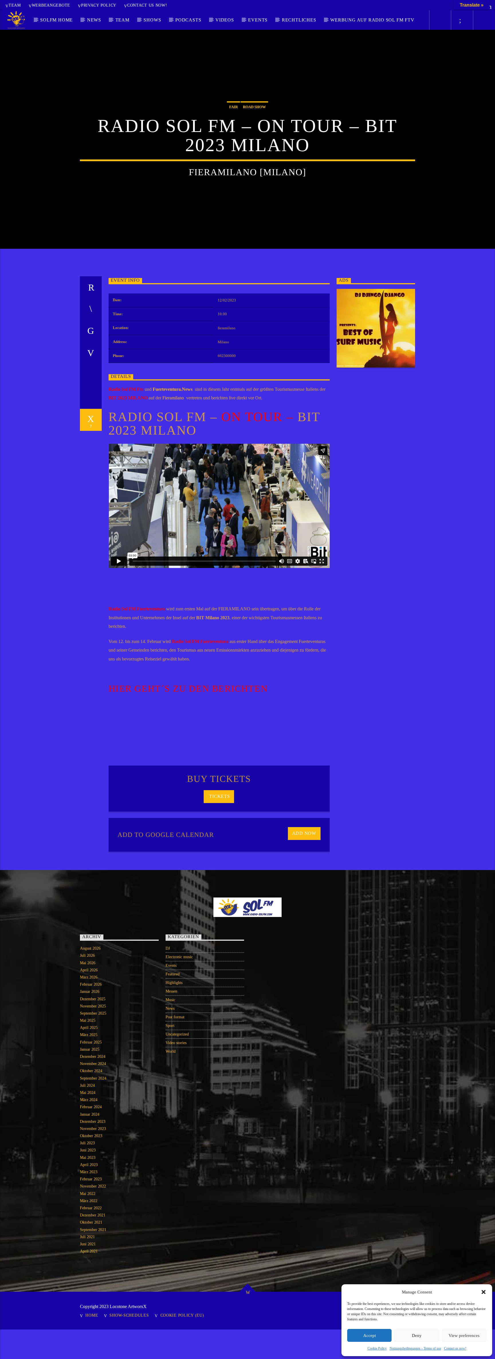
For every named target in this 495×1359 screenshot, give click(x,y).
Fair (233, 107)
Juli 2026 (87, 955)
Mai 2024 (87, 1092)
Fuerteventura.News (174, 389)
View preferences (464, 1335)
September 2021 (93, 1230)
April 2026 (89, 970)
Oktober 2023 (91, 1136)
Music (170, 1000)
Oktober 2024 (91, 1071)
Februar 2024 (91, 1107)
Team (15, 5)
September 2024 (93, 1078)
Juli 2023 (87, 1143)
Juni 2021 (88, 1244)
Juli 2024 (87, 1085)
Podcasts (188, 19)
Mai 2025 (87, 1020)
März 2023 (88, 1172)
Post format (175, 1017)
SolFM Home (56, 19)
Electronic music (179, 957)
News (94, 19)
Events (258, 19)
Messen (171, 991)
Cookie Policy (377, 1348)
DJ (168, 948)
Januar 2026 (89, 991)
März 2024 (88, 1100)
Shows (152, 19)
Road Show (254, 107)
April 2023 (89, 1165)
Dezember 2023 (92, 1121)
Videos (224, 19)
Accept (369, 1335)
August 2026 (90, 948)
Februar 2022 (91, 1208)
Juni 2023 (88, 1150)
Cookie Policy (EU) (182, 1315)
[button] (483, 1292)
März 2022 (88, 1201)
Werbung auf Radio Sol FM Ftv (372, 19)
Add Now (304, 833)
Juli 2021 (87, 1237)
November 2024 (93, 1064)
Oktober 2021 (91, 1222)
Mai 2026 (87, 963)
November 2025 (93, 1006)
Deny (417, 1335)
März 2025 (88, 1035)
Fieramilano (173, 397)
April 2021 (89, 1251)
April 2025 (89, 1027)
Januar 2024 (89, 1114)
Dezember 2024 (92, 1056)
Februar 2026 (91, 984)
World (171, 1051)
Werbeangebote (51, 5)
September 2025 (93, 1013)
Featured (173, 974)
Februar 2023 (91, 1179)
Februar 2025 (91, 1042)
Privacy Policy (98, 5)
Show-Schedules (129, 1315)
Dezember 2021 (92, 1215)
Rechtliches (299, 19)
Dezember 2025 (92, 999)
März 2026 (88, 977)
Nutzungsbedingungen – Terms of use (415, 1348)
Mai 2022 (87, 1194)
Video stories (176, 1043)
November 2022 (93, 1186)
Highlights (174, 983)
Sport (170, 1025)
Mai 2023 (87, 1157)
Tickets (219, 796)
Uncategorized (177, 1034)
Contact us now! (455, 1348)
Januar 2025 (89, 1049)
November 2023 (93, 1129)
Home (91, 1315)
